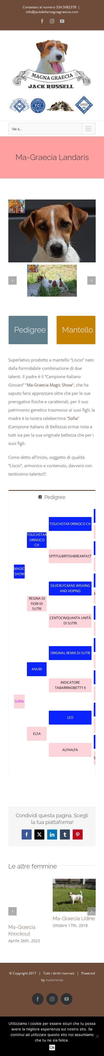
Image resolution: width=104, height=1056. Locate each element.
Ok (52, 1047)
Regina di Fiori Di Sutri (37, 603)
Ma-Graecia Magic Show (49, 385)
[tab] (52, 497)
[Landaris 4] (52, 281)
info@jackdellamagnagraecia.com (52, 11)
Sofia (73, 418)
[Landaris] (52, 201)
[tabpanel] (52, 640)
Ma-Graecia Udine (74, 918)
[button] (12, 280)
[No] (97, 1036)
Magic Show (19, 571)
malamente (54, 980)
